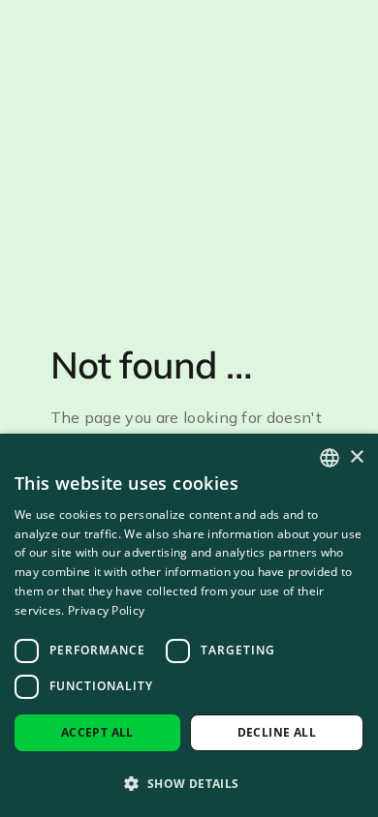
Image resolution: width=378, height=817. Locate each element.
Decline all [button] (276, 732)
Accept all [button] (97, 732)
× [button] (356, 457)
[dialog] (189, 625)
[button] (189, 783)
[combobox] (329, 458)
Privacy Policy (106, 610)
